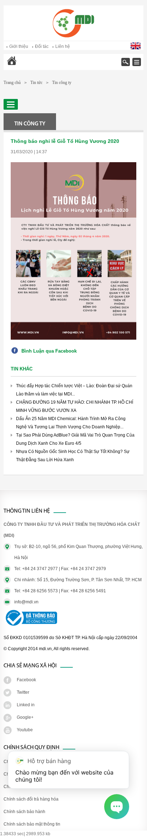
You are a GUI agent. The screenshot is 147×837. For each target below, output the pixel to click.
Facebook (26, 679)
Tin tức (36, 82)
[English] (136, 47)
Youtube (25, 729)
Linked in (26, 704)
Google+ (25, 717)
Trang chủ (30, 66)
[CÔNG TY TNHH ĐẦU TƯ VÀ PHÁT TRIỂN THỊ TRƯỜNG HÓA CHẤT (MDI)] (73, 36)
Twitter (23, 692)
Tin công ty (61, 82)
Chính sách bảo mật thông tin (32, 824)
